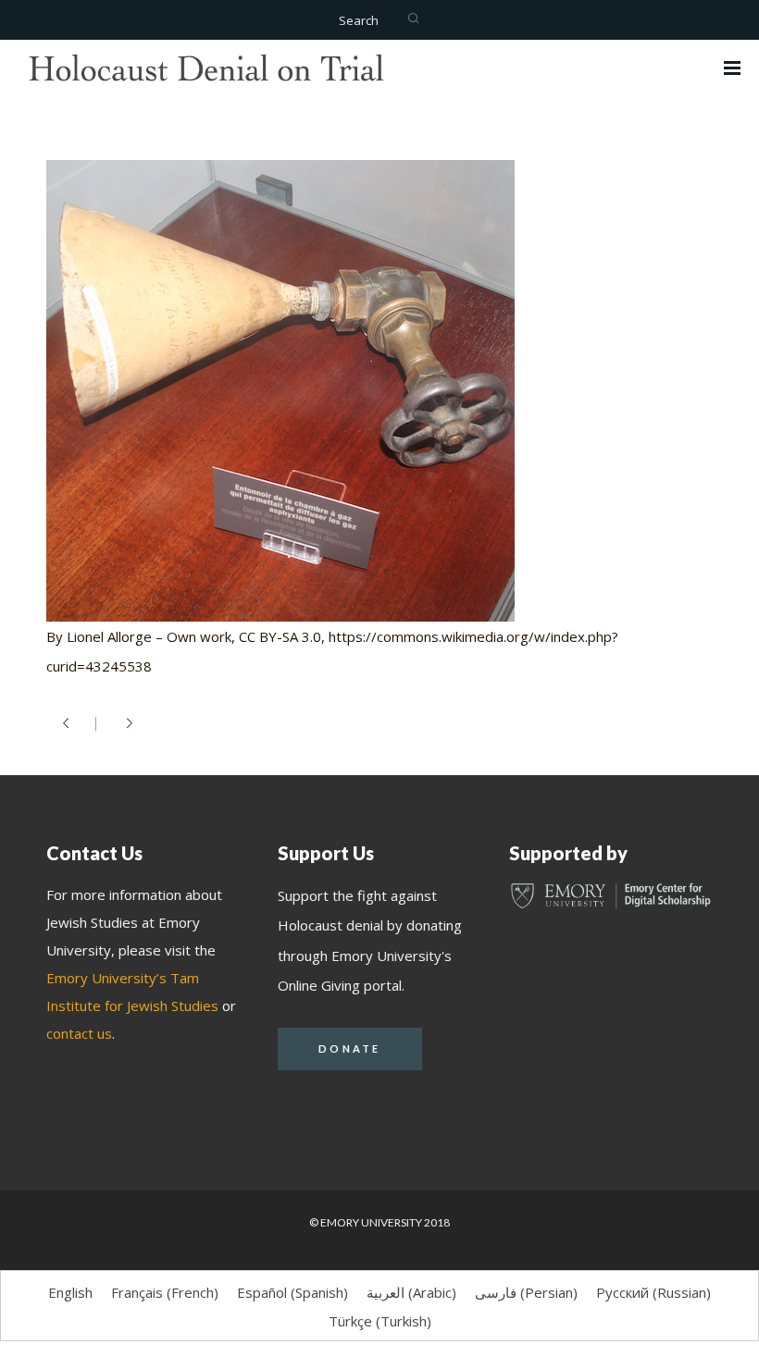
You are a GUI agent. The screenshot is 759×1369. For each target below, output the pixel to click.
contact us (79, 1033)
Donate (349, 1048)
